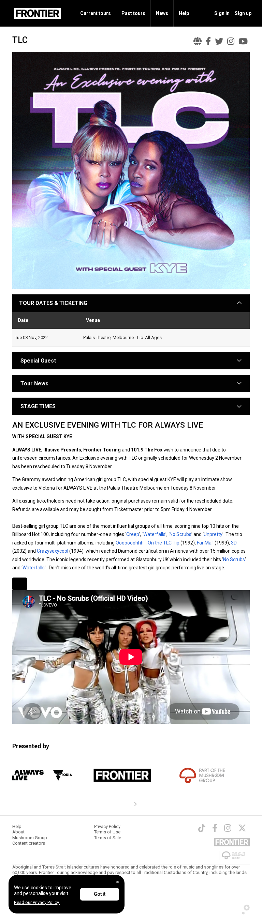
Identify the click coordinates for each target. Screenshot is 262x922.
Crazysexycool (52, 551)
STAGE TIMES (38, 406)
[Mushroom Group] (202, 775)
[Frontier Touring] (122, 775)
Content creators (28, 843)
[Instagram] (227, 828)
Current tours (95, 13)
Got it (99, 894)
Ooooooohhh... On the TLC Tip (147, 542)
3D (234, 542)
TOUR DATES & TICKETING (53, 303)
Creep (132, 534)
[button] (221, 13)
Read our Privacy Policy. (37, 902)
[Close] (117, 881)
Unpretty (213, 534)
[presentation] (135, 804)
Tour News (34, 383)
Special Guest (37, 360)
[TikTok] (201, 828)
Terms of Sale (107, 837)
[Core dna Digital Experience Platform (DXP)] (243, 908)
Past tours (133, 13)
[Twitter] (242, 828)
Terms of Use (107, 831)
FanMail (205, 542)
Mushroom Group (29, 837)
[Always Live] (42, 775)
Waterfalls (154, 534)
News (162, 13)
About (18, 831)
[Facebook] (214, 828)
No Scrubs (180, 534)
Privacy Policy (107, 826)
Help (184, 13)
